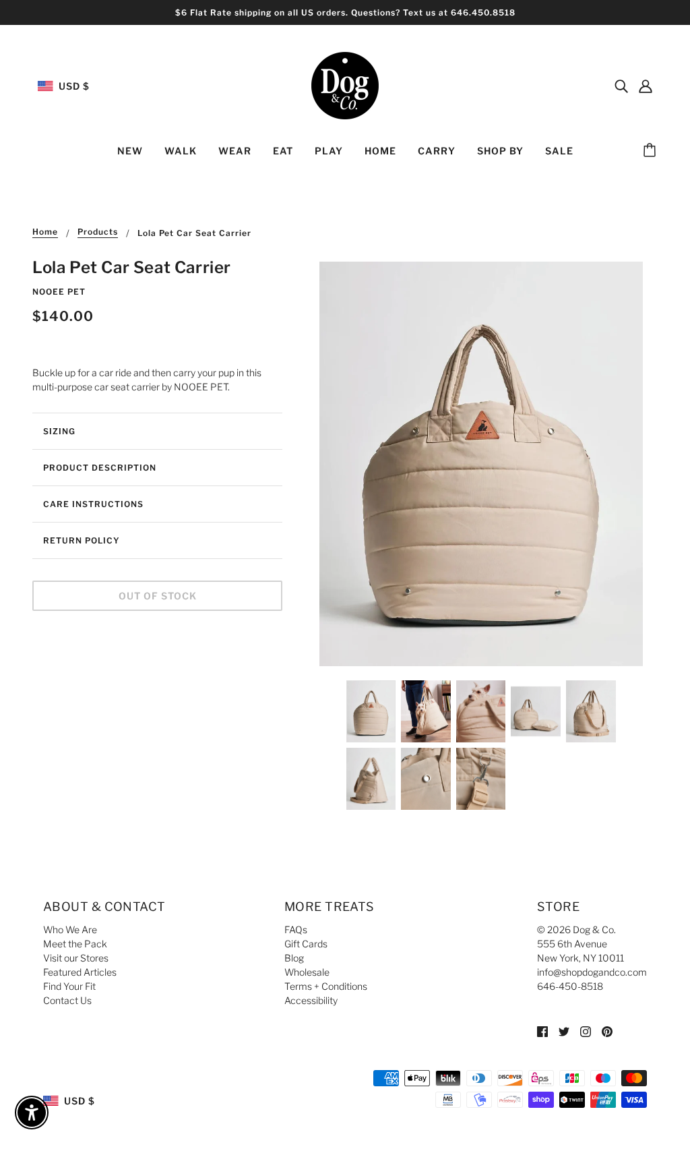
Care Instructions (93, 504)
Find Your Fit (69, 986)
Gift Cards (305, 943)
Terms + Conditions (325, 986)
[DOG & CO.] (345, 84)
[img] (621, 85)
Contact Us (67, 1000)
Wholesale (307, 972)
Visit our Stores (75, 958)
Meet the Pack (75, 943)
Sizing (59, 431)
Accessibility (311, 1000)
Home (45, 232)
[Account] (645, 85)
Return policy (81, 540)
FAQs (295, 929)
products (97, 232)
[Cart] (651, 151)
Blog (294, 958)
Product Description (99, 468)
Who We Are (70, 929)
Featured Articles (80, 972)
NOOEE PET (59, 292)
